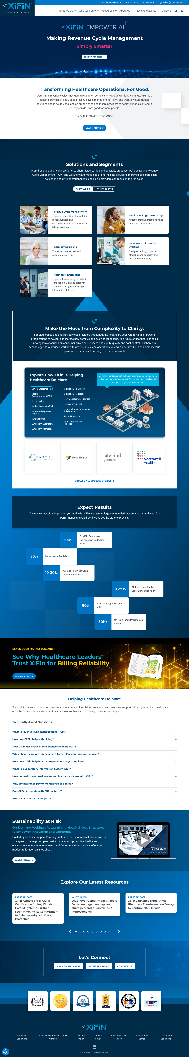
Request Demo (148, 2)
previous (80, 71)
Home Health (38, 401)
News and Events (146, 10)
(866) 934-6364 (176, 2)
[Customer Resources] (182, 11)
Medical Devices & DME (42, 406)
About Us (124, 10)
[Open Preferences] (5, 1052)
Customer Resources (109, 2)
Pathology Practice (73, 404)
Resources (107, 10)
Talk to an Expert (68, 966)
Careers (166, 10)
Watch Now (22, 860)
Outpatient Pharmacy (74, 389)
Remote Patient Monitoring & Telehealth (77, 410)
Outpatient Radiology (74, 394)
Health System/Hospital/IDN (42, 395)
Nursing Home (38, 419)
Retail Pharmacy (72, 416)
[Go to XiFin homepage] (17, 8)
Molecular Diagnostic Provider (42, 412)
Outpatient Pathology (42, 429)
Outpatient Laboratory (42, 424)
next (113, 71)
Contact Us (130, 2)
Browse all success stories (93, 481)
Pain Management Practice (77, 399)
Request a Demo (98, 966)
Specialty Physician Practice (73, 422)
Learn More (93, 128)
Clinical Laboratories (41, 389)
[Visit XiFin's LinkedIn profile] (94, 1047)
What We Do (66, 10)
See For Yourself (93, 57)
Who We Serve (87, 10)
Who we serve (105, 189)
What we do (83, 189)
